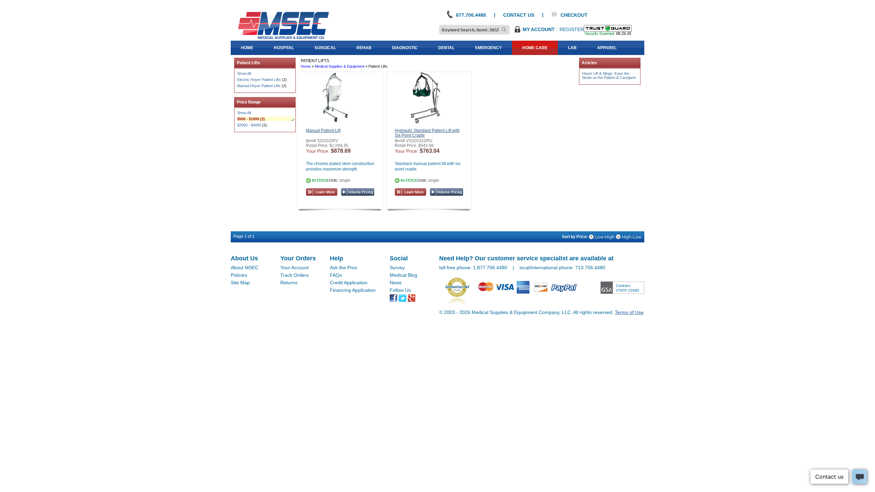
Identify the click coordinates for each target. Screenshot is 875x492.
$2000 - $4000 (249, 125)
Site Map (240, 282)
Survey (397, 267)
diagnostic (405, 47)
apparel (607, 47)
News (396, 282)
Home (306, 66)
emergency (488, 47)
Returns (288, 282)
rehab (364, 47)
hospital (284, 47)
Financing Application (353, 290)
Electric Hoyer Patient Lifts (259, 80)
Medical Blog (403, 275)
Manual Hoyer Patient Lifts (259, 86)
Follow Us (400, 290)
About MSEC (244, 267)
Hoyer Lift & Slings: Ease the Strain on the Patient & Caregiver (609, 75)
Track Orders (294, 275)
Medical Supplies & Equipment (339, 66)
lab (572, 47)
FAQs (336, 275)
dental (446, 47)
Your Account (294, 267)
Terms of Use (629, 312)
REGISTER (572, 29)
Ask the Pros (343, 267)
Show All (244, 73)
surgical (325, 47)
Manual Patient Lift (323, 130)
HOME (247, 47)
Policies (239, 275)
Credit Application (348, 282)
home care (535, 47)
